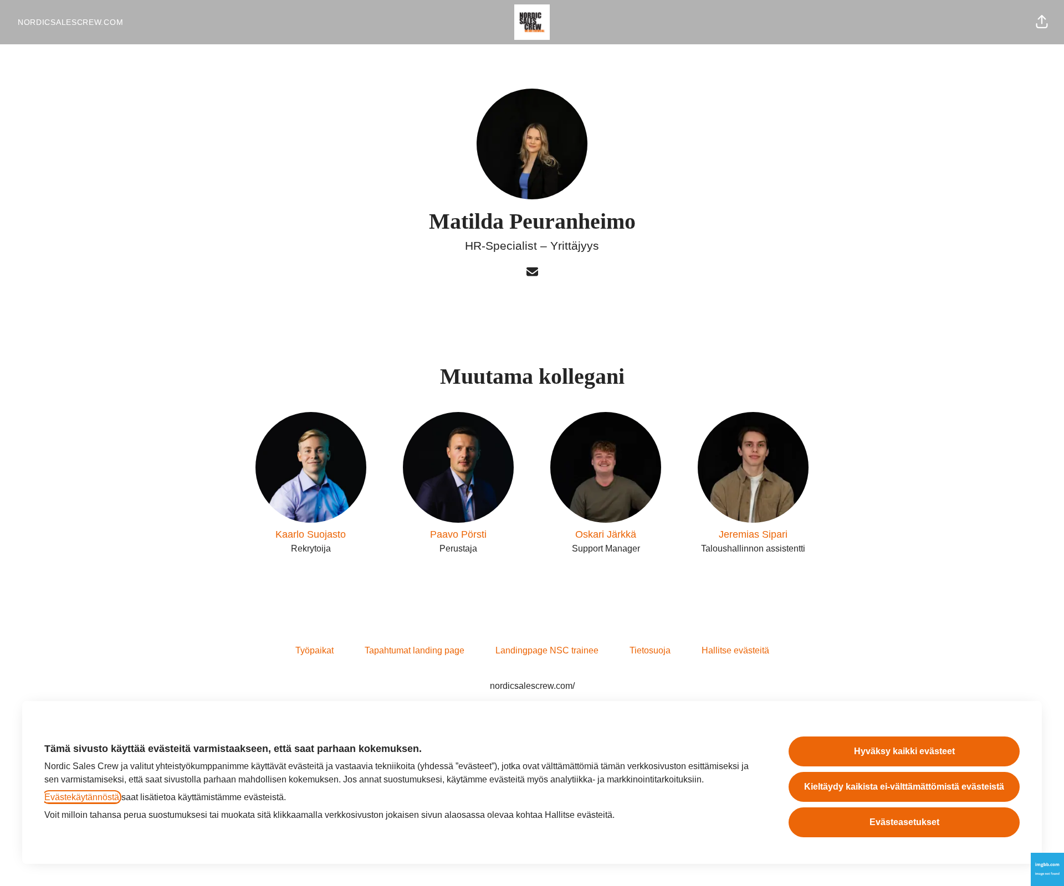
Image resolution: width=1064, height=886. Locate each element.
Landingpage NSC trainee (546, 650)
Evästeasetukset (904, 822)
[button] (1041, 22)
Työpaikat (314, 650)
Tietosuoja (650, 650)
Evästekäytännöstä (81, 797)
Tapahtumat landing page (414, 650)
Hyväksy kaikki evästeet (904, 751)
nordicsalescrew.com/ (532, 686)
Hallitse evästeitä (735, 650)
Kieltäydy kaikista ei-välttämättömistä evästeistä (904, 786)
